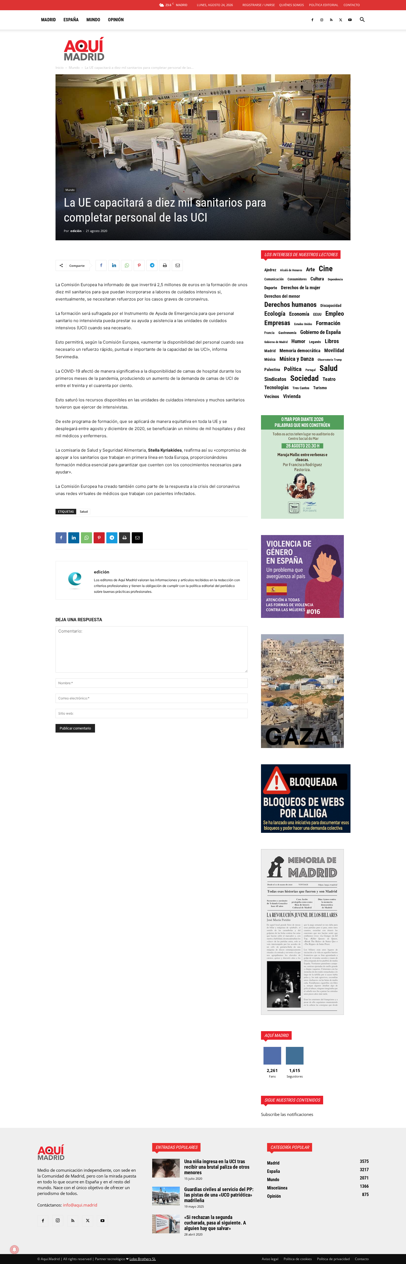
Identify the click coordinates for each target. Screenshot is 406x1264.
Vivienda (291, 396)
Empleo (334, 314)
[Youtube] (350, 20)
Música (270, 359)
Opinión (116, 19)
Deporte (270, 287)
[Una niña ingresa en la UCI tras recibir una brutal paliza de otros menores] (166, 1168)
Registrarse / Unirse (258, 5)
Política (293, 369)
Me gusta (272, 1049)
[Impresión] (164, 265)
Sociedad (304, 378)
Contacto (352, 5)
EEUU (317, 314)
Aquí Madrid (276, 1035)
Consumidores (297, 279)
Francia (269, 333)
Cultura (317, 278)
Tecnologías (276, 387)
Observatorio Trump (330, 360)
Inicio (60, 67)
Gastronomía (287, 333)
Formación (328, 323)
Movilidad (334, 350)
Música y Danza (297, 359)
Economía (299, 314)
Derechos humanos (290, 304)
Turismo (320, 387)
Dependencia (335, 279)
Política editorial (323, 5)
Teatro (329, 379)
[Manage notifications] (14, 1249)
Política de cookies (298, 1259)
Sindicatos (275, 379)
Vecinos (271, 396)
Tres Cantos (300, 388)
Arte (310, 269)
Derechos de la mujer (300, 287)
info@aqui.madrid (80, 1205)
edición (75, 231)
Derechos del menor (282, 296)
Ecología (274, 314)
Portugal (310, 370)
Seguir (294, 1049)
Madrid (48, 19)
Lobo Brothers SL (143, 1259)
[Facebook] (312, 20)
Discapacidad (330, 305)
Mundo (93, 19)
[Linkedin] (113, 265)
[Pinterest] (139, 265)
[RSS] (331, 20)
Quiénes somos (291, 5)
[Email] (177, 265)
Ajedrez (270, 270)
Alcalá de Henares (291, 270)
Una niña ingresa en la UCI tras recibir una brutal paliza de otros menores (216, 1166)
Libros (332, 341)
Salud (84, 511)
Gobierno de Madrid (276, 342)
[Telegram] (151, 265)
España (71, 19)
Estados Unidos (303, 324)
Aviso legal (270, 1259)
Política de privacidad (333, 1259)
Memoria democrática (300, 350)
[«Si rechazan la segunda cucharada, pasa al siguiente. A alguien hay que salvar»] (166, 1224)
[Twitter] (340, 20)
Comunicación (274, 279)
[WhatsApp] (126, 265)
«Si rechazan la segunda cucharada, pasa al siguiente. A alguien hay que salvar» (215, 1222)
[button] (362, 20)
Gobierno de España (320, 332)
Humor (298, 341)
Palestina (272, 369)
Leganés (315, 342)
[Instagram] (322, 20)
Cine (326, 269)
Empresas (277, 323)
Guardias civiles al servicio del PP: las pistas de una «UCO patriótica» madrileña (219, 1194)
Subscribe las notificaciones (287, 1114)
